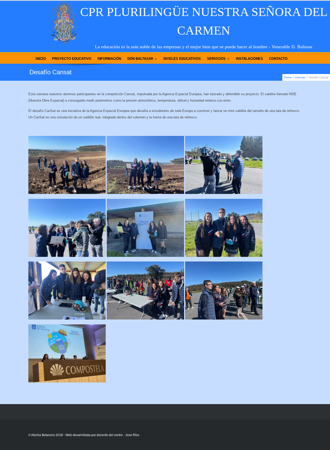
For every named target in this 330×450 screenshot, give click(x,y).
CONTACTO (278, 59)
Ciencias (300, 77)
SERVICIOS (216, 59)
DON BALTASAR (140, 59)
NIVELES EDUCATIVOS (182, 59)
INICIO (41, 59)
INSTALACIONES (249, 59)
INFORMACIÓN (109, 59)
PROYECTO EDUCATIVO (71, 59)
